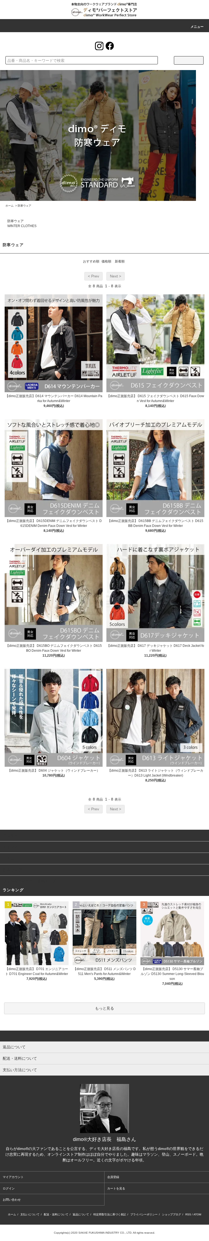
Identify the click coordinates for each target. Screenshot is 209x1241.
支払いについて (29, 1214)
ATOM (197, 1214)
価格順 (106, 261)
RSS (188, 1214)
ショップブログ (171, 1214)
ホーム (9, 205)
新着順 (120, 261)
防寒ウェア (24, 205)
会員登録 (113, 1177)
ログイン (9, 1188)
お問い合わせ (12, 1199)
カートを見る (116, 1188)
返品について (81, 1214)
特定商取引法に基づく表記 (109, 1214)
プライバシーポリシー (144, 1214)
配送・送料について (56, 1214)
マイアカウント (13, 1177)
